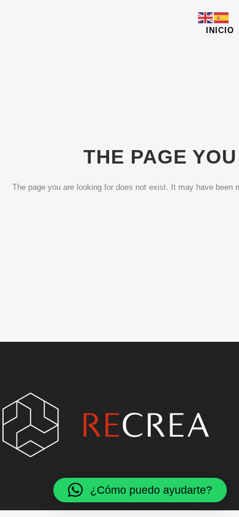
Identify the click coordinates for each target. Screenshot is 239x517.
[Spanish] (222, 16)
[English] (206, 16)
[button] (140, 490)
